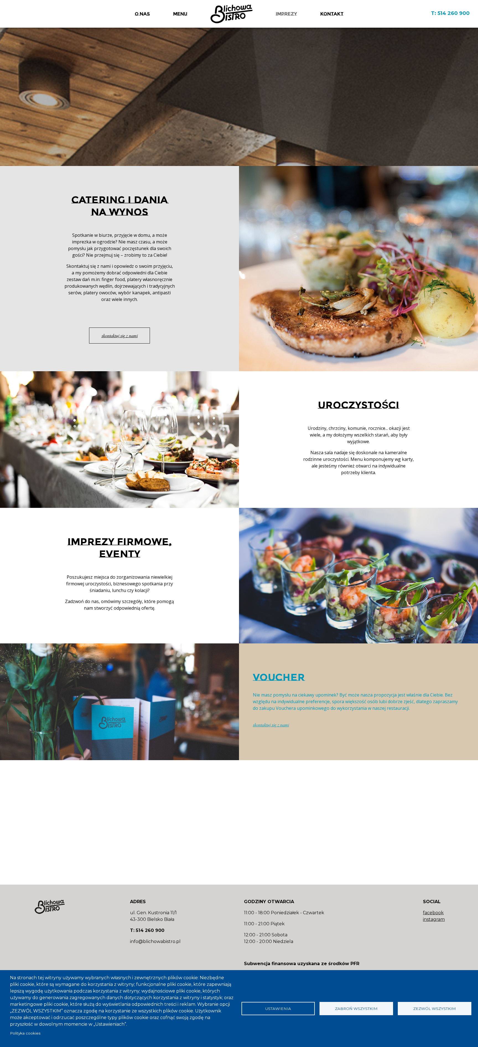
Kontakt (332, 14)
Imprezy (286, 14)
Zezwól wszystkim (434, 1008)
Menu (180, 14)
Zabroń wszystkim (356, 1008)
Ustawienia (278, 1008)
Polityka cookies (25, 1033)
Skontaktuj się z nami (88, 266)
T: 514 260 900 (450, 13)
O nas (142, 14)
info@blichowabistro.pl (155, 941)
